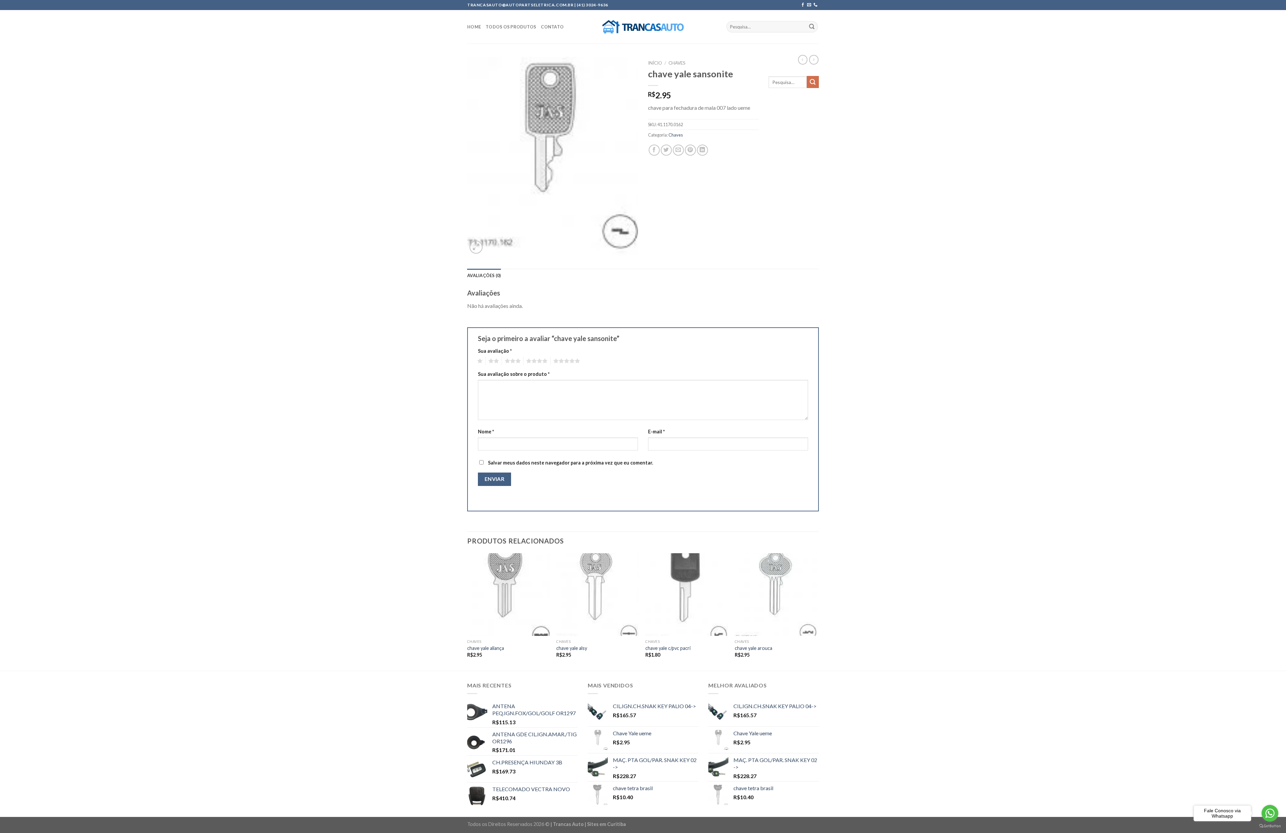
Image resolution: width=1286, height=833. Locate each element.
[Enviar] (811, 26)
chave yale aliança (485, 648)
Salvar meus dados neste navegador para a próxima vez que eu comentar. (570, 463)
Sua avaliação (495, 351)
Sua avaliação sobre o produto (514, 374)
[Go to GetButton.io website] (1270, 826)
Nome (486, 431)
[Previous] (467, 611)
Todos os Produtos (511, 26)
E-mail (656, 431)
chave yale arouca (753, 648)
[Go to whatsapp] (1270, 813)
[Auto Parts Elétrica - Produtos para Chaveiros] (643, 26)
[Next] (817, 611)
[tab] (484, 275)
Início (655, 63)
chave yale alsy (571, 648)
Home (474, 26)
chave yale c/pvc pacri (668, 648)
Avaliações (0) (484, 275)
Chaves (677, 63)
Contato (552, 26)
